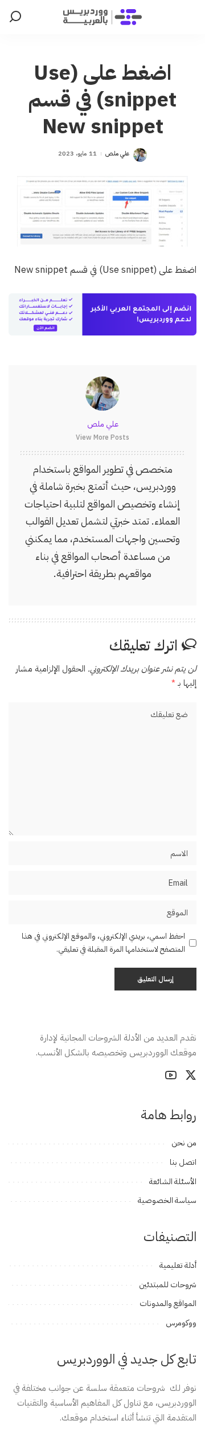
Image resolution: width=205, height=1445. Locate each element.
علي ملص (117, 153)
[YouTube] (171, 1075)
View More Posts (102, 437)
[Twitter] (190, 1075)
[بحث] (15, 17)
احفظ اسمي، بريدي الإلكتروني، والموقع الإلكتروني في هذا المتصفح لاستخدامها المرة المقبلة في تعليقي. (103, 942)
